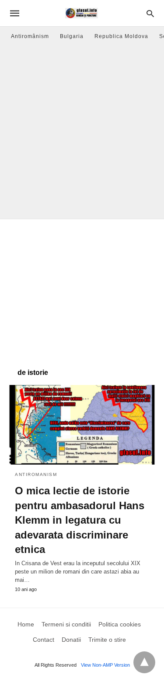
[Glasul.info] (81, 13)
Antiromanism (36, 474)
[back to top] (144, 662)
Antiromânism (30, 36)
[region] (82, 289)
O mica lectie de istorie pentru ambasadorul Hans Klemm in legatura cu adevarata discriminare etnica (79, 520)
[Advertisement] (82, 132)
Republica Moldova (121, 36)
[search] (150, 13)
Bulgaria (72, 36)
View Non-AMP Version (105, 665)
